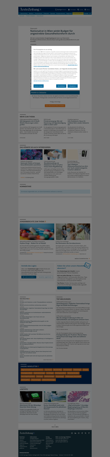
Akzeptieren (73, 86)
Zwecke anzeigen (38, 86)
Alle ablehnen (61, 86)
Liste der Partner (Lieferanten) (41, 81)
